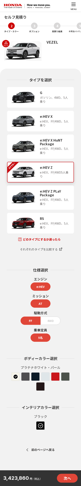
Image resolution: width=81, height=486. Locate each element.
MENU (74, 9)
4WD (50, 321)
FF (30, 321)
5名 (40, 338)
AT (40, 303)
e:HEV (40, 287)
